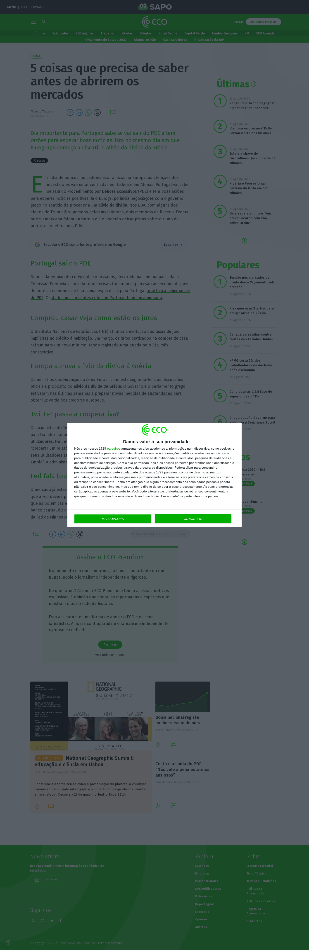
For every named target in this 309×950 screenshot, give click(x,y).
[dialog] (154, 475)
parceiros (113, 448)
